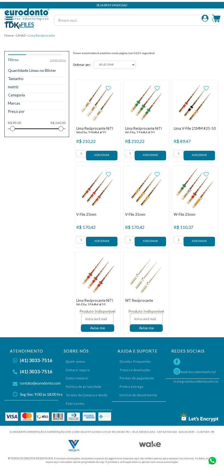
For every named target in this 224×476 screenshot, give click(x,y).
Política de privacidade (83, 386)
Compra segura (78, 370)
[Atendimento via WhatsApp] (212, 460)
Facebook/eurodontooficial (196, 362)
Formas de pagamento (137, 378)
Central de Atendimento (138, 395)
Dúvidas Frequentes (135, 361)
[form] (81, 153)
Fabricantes (75, 403)
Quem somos (76, 361)
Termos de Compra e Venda (87, 395)
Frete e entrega (131, 386)
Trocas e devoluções (135, 370)
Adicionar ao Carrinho (101, 155)
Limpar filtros (58, 59)
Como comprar (77, 378)
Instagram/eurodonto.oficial (196, 372)
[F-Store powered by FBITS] (150, 445)
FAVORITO (108, 88)
